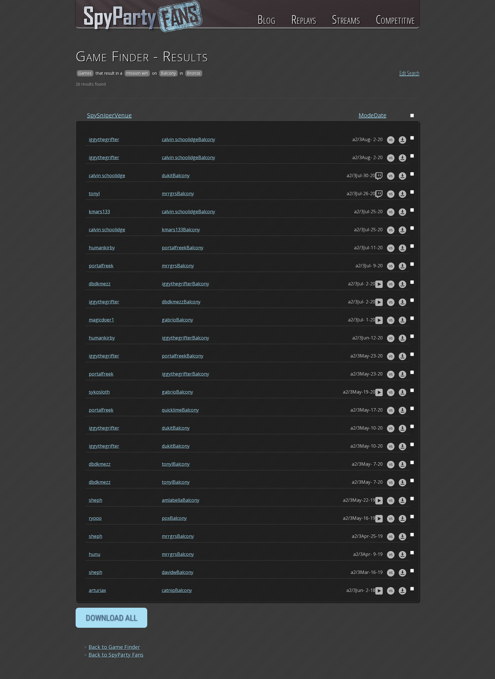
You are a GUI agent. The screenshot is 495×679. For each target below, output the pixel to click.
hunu (94, 554)
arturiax (97, 590)
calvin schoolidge (180, 139)
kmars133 (99, 211)
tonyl (94, 193)
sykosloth (99, 392)
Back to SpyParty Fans (116, 654)
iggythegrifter (104, 139)
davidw (169, 572)
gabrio (169, 320)
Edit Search (409, 73)
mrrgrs (169, 193)
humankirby (102, 247)
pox (166, 518)
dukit (167, 175)
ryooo (95, 518)
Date (380, 115)
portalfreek (174, 247)
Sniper (106, 115)
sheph (95, 500)
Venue (123, 115)
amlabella (172, 500)
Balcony (206, 139)
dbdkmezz (100, 284)
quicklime (172, 410)
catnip (168, 590)
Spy (92, 115)
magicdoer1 (101, 320)
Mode (366, 115)
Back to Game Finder (114, 647)
